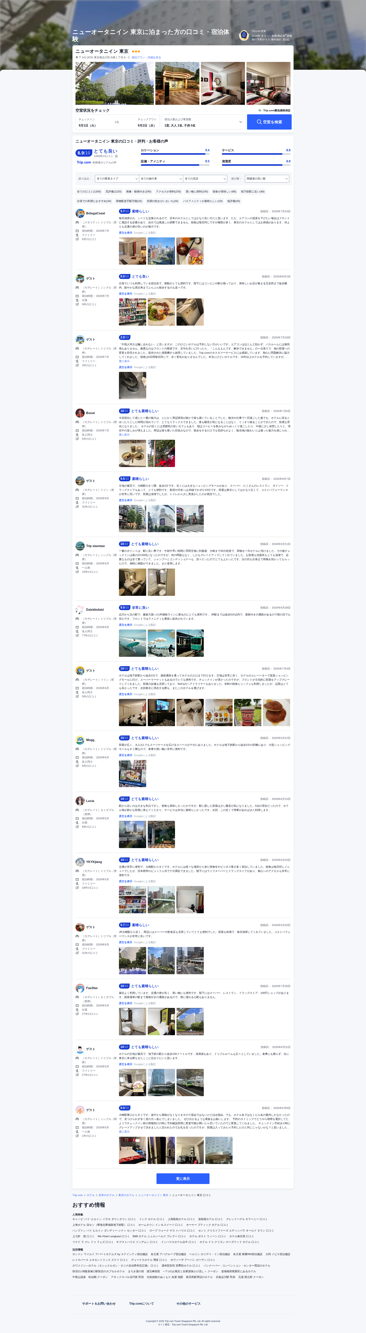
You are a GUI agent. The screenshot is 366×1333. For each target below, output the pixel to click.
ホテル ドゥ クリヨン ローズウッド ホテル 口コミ (229, 1241)
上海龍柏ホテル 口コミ (181, 1219)
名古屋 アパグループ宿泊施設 (168, 1254)
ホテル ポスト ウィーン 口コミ (207, 1236)
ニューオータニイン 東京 (153, 1195)
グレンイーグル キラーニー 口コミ (247, 1219)
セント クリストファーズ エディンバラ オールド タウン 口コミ (236, 1230)
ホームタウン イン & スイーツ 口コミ (160, 1224)
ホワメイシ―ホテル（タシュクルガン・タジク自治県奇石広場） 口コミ (115, 1265)
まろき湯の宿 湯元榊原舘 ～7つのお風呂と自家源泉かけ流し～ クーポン (173, 1271)
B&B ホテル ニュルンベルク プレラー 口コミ (159, 1236)
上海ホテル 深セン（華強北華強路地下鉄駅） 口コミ (103, 1224)
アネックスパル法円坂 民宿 (127, 1277)
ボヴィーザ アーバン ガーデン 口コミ (192, 1259)
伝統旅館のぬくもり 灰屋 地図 (165, 1277)
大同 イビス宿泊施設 (278, 1254)
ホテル (91, 1195)
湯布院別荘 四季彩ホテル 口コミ (181, 1265)
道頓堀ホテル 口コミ (210, 1219)
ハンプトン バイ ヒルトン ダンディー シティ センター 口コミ (109, 1230)
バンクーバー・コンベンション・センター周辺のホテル (237, 1265)
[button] (340, 6)
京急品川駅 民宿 (225, 1277)
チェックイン (87, 119)
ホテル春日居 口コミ (241, 1236)
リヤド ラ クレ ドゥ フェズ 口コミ (93, 1241)
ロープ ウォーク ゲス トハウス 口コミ (172, 1230)
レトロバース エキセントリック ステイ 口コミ (100, 1259)
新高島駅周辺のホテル (199, 1277)
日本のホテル (107, 1195)
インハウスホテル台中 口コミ (179, 1241)
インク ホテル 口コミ (152, 1219)
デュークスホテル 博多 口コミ (149, 1259)
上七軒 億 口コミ (83, 1236)
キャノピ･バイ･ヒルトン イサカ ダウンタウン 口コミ (104, 1219)
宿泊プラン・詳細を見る (146, 57)
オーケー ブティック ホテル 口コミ (207, 1224)
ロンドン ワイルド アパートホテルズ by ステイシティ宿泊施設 (110, 1254)
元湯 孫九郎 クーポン (251, 1277)
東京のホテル (126, 1195)
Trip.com (77, 1195)
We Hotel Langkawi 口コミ (114, 1236)
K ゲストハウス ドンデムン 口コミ (137, 1241)
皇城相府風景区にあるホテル (238, 1271)
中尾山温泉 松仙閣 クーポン (90, 1277)
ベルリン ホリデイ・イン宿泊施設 (209, 1254)
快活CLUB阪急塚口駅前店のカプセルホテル (98, 1271)
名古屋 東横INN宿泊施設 (247, 1254)
